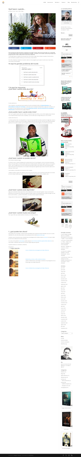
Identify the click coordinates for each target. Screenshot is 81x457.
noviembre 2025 (64, 280)
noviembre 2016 (64, 328)
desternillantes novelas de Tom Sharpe (16, 106)
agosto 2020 (63, 324)
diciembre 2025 (64, 278)
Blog (69, 2)
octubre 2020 (63, 321)
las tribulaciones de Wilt (32, 108)
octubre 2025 (63, 282)
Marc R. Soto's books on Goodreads (66, 141)
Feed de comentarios (65, 342)
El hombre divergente (69, 167)
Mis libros (57, 2)
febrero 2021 (63, 315)
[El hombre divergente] (63, 169)
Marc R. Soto (12, 11)
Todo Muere (67, 173)
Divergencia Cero (65, 385)
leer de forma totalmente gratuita (42, 240)
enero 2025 (63, 299)
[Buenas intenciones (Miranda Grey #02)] (63, 161)
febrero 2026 (63, 275)
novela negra (21, 240)
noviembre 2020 (64, 319)
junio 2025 (63, 289)
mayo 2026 (63, 271)
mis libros (63, 379)
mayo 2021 (63, 313)
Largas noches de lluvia (69, 151)
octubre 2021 (63, 310)
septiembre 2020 (64, 322)
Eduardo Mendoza (45, 105)
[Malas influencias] (63, 145)
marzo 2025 (63, 295)
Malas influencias (68, 144)
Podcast (63, 2)
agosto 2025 (63, 286)
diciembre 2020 (64, 317)
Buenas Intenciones (65, 380)
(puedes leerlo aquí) (40, 235)
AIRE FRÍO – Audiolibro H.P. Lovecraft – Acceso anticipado (66, 248)
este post (46, 237)
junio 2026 (63, 269)
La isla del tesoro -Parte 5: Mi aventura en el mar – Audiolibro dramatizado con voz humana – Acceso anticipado (66, 260)
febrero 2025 (63, 297)
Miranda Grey (74, 2)
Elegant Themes (17, 455)
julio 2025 (63, 288)
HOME (44, 2)
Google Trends (33, 52)
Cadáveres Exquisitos (66, 383)
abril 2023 (63, 306)
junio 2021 (63, 311)
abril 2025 (63, 293)
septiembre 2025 (64, 284)
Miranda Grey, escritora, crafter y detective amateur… (35, 259)
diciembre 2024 (64, 300)
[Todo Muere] (63, 175)
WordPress (31, 455)
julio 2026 (63, 267)
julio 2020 (63, 326)
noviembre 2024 (64, 302)
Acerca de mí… (50, 2)
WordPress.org (64, 343)
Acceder (62, 338)
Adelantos (63, 371)
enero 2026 (63, 277)
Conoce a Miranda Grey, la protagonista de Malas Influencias (37, 250)
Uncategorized (64, 387)
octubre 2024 (63, 304)
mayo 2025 (63, 291)
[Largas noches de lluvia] (63, 153)
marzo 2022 (63, 308)
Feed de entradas (64, 340)
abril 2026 (63, 273)
